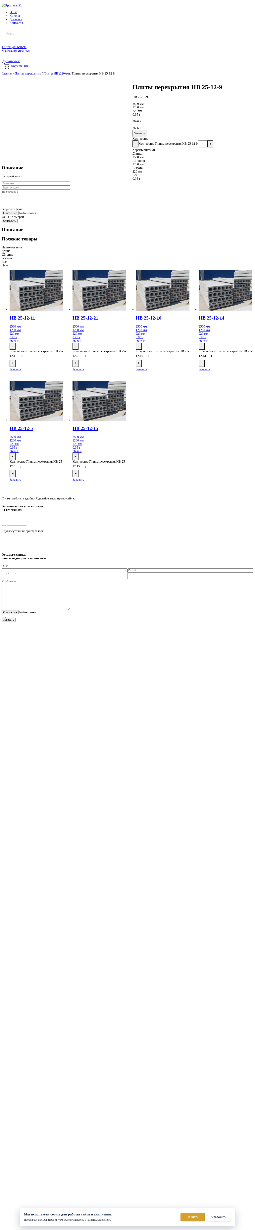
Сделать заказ (11, 61)
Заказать (139, 133)
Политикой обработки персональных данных (54, 618)
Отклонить (219, 1216)
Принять (193, 1216)
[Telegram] (4, 56)
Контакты (16, 23)
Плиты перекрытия (28, 73)
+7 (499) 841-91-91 (14, 47)
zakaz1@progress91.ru (16, 50)
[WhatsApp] (11, 56)
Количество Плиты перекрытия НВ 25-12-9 (168, 143)
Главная (7, 73)
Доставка (16, 19)
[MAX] (19, 56)
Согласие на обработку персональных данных (116, 618)
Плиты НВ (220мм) (56, 73)
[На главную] (12, 5)
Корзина (19, 66)
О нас (13, 12)
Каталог (15, 15)
